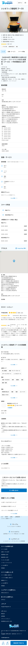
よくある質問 (4, 565)
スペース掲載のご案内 (5, 575)
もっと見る (13, 198)
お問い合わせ (14, 490)
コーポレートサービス (5, 562)
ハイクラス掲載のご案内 (6, 577)
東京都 (6, 516)
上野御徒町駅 (17, 516)
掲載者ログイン (4, 580)
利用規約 (3, 568)
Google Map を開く (22, 248)
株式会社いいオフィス (12, 403)
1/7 (25, 30)
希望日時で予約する (18, 643)
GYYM (2, 599)
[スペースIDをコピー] (6, 413)
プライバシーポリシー (5, 618)
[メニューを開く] (25, 2)
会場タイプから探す (5, 551)
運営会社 (3, 613)
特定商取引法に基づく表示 (6, 621)
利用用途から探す (4, 554)
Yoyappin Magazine (5, 606)
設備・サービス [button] (11, 51)
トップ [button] (3, 51)
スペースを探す (4, 549)
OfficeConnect (4, 592)
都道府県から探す (4, 557)
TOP (2, 516)
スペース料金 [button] (21, 51)
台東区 (11, 516)
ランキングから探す (5, 560)
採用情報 (3, 616)
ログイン (20, 2)
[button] (14, 22)
